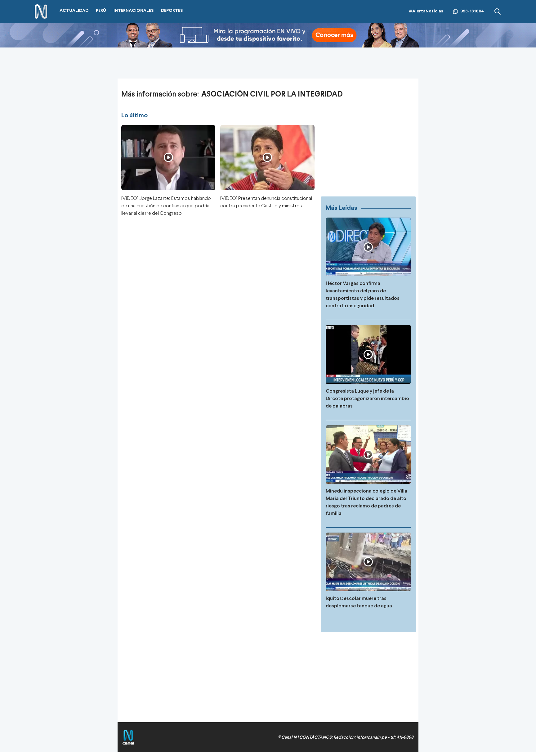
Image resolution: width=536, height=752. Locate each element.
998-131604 (472, 11)
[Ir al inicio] (41, 11)
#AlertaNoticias (426, 11)
